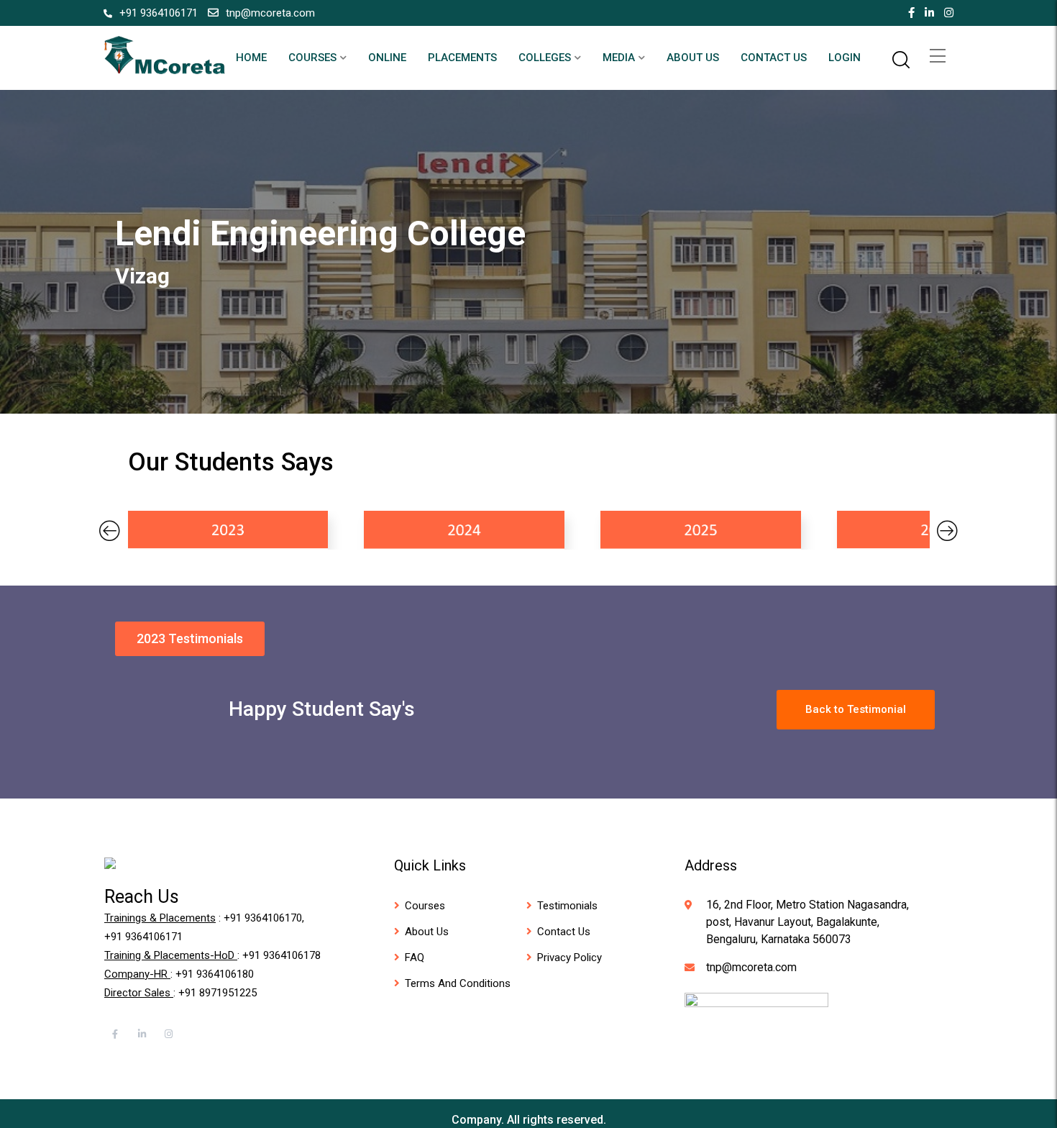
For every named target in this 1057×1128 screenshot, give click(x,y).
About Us (693, 57)
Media (619, 57)
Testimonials (567, 905)
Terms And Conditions (458, 983)
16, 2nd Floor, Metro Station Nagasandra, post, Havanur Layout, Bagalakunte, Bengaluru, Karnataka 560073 (807, 922)
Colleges (544, 57)
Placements (462, 57)
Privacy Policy (569, 957)
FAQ (414, 957)
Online (387, 57)
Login (844, 57)
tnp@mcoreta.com (270, 12)
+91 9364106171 (158, 12)
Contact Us (774, 57)
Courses (312, 57)
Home (251, 57)
